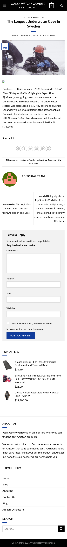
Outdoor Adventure (34, 17)
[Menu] (4, 6)
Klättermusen (25, 88)
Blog (4, 503)
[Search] (61, 5)
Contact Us (8, 496)
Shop (5, 484)
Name (10, 278)
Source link (8, 138)
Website (11, 308)
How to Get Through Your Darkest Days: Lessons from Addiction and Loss (16, 208)
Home (5, 478)
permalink (33, 163)
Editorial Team (47, 35)
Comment (12, 250)
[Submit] (61, 529)
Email (10, 293)
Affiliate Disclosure (13, 509)
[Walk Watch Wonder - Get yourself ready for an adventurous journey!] (28, 5)
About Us (7, 490)
